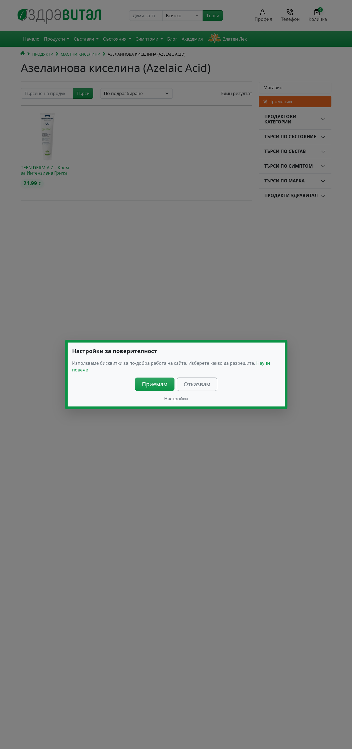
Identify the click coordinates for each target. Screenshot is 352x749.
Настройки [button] (176, 399)
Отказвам (197, 384)
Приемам (155, 384)
